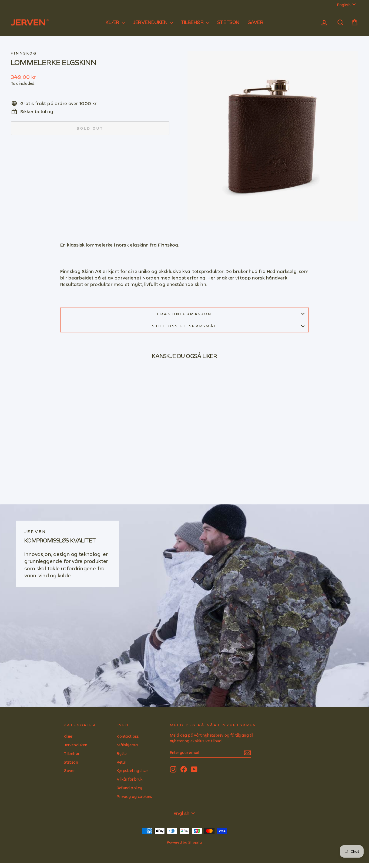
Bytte (122, 753)
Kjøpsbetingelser (132, 770)
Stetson (228, 22)
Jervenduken (151, 22)
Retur (121, 762)
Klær (113, 22)
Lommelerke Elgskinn (53, 62)
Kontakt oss (128, 736)
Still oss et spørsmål (184, 326)
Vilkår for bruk (130, 779)
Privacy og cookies (134, 796)
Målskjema (127, 745)
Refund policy (129, 788)
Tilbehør (193, 22)
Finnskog (24, 53)
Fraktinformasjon (184, 314)
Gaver (255, 22)
